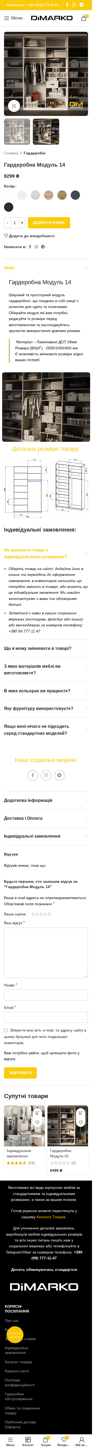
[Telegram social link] (81, 5)
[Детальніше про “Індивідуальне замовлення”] (37, 1113)
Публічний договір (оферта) (20, 1424)
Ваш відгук (14, 922)
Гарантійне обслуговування (19, 1396)
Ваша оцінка (15, 914)
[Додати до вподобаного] (37, 1122)
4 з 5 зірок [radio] (45, 914)
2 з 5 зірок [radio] (37, 914)
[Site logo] (52, 18)
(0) (73, 1163)
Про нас (12, 1320)
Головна (11, 153)
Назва (10, 985)
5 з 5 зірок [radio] (49, 914)
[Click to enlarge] (14, 106)
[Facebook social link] (67, 5)
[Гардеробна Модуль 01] (67, 1126)
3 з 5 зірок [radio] (41, 914)
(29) (31, 1163)
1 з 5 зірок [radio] (33, 914)
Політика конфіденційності (20, 1382)
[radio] (8, 195)
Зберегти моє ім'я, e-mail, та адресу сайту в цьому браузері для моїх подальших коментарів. (45, 1036)
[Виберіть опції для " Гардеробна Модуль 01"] (80, 1113)
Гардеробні (34, 153)
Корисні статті (17, 1371)
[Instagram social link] (74, 5)
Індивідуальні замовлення (16, 1350)
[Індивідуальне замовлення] (24, 1126)
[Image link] (46, 488)
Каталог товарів (18, 1362)
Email (10, 1007)
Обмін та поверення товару (22, 1410)
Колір (9, 186)
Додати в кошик (49, 223)
